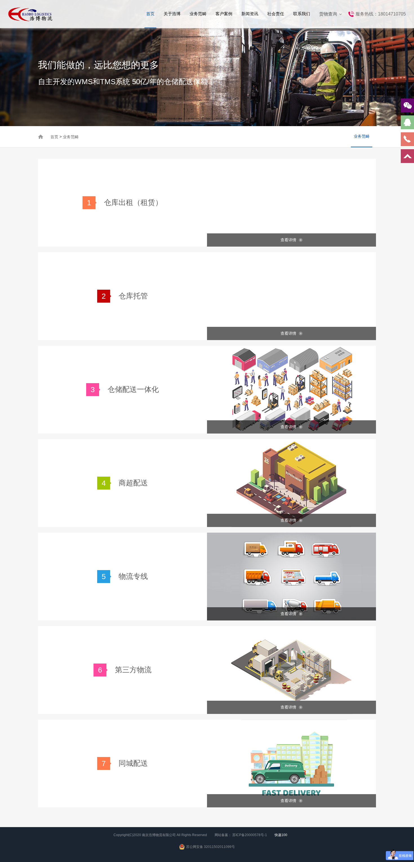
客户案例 (223, 13)
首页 (150, 13)
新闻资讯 (249, 13)
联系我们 (301, 13)
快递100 (281, 835)
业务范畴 (198, 13)
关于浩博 (172, 13)
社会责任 (275, 13)
